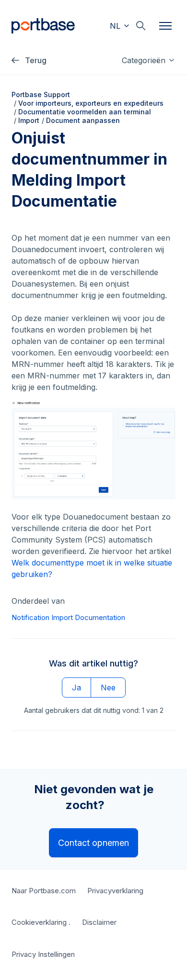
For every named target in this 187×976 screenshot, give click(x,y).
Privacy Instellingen (43, 954)
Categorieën (145, 60)
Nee (108, 687)
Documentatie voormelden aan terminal (84, 112)
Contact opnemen (93, 843)
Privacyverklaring (115, 890)
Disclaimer (99, 922)
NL (116, 26)
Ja (76, 687)
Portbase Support (41, 94)
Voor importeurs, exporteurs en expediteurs (91, 103)
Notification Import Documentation (68, 617)
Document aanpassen (83, 120)
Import (28, 120)
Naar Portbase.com (44, 890)
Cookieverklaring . (41, 922)
